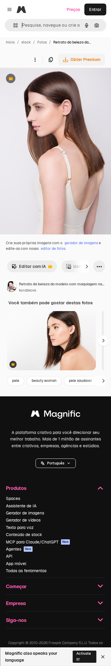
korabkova (27, 290)
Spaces (13, 498)
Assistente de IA (21, 506)
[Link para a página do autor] (11, 287)
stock (26, 42)
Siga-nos (16, 620)
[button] (56, 463)
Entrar (95, 9)
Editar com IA (29, 268)
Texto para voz (20, 527)
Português (55, 463)
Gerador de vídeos (23, 520)
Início (10, 42)
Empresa (16, 603)
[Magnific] (56, 415)
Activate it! (83, 656)
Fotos (42, 42)
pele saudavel (80, 380)
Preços (73, 9)
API (9, 556)
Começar (16, 586)
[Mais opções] (35, 59)
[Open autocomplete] (13, 25)
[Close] (103, 656)
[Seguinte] (86, 266)
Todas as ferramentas (26, 570)
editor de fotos (53, 248)
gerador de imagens (81, 243)
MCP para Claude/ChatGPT (37, 542)
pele (15, 380)
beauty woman (44, 380)
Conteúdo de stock (24, 534)
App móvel (16, 563)
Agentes (18, 549)
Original (38, 79)
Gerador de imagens (25, 513)
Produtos (16, 488)
